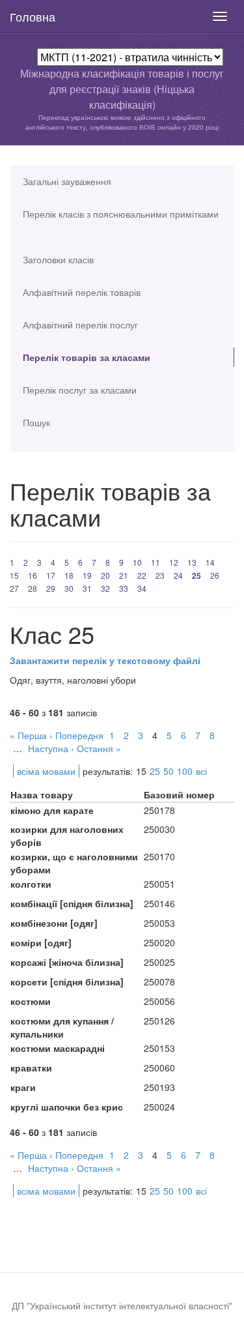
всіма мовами (46, 771)
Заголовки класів (58, 259)
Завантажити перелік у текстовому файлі (105, 660)
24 (178, 575)
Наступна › (51, 748)
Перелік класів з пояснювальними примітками (121, 213)
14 (210, 562)
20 (105, 575)
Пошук (36, 422)
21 (123, 575)
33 (123, 588)
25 (196, 575)
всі (201, 771)
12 (173, 562)
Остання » (99, 748)
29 (50, 588)
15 (14, 575)
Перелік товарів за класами (86, 357)
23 (160, 575)
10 (137, 562)
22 (141, 575)
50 (168, 771)
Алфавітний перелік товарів (82, 291)
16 (32, 575)
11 (155, 562)
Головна (32, 16)
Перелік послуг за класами (80, 389)
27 (14, 588)
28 (32, 588)
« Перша (28, 735)
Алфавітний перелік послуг (80, 324)
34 (141, 588)
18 (69, 575)
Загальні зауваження (67, 181)
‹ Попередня (76, 735)
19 (87, 575)
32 (105, 588)
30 (69, 588)
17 (50, 575)
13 (192, 562)
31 (87, 588)
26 (214, 575)
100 (185, 771)
